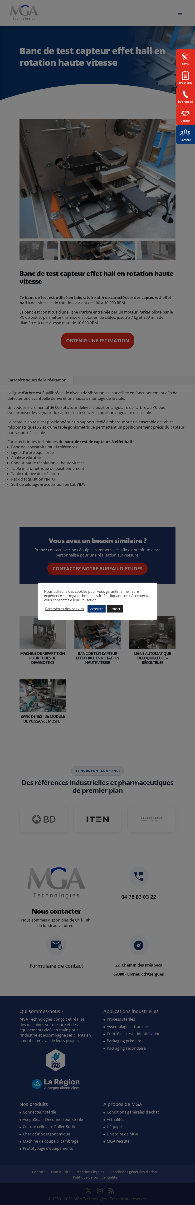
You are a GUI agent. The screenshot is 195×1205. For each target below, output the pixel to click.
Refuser (115, 609)
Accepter (96, 609)
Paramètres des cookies (64, 609)
